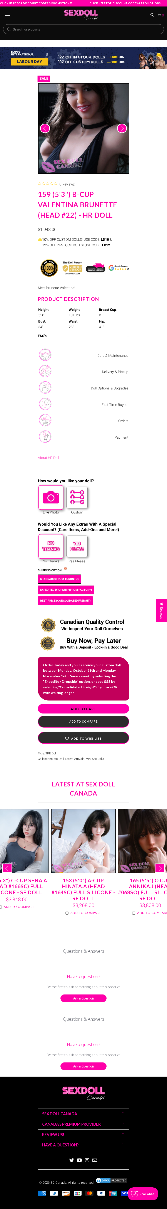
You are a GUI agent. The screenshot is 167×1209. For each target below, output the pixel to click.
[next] (122, 128)
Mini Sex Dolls (95, 759)
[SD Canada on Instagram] (87, 1161)
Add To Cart (83, 709)
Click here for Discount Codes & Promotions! (36, 3)
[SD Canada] (81, 15)
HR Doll (59, 759)
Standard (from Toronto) (59, 579)
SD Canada (58, 1183)
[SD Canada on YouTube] (79, 1161)
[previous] (45, 128)
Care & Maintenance (112, 355)
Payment (121, 437)
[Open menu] (7, 15)
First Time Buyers (115, 405)
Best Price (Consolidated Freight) (65, 600)
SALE (44, 78)
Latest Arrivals (74, 759)
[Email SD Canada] (95, 1161)
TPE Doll (51, 753)
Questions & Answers (83, 951)
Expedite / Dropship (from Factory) (66, 589)
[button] (83, 738)
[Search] (152, 15)
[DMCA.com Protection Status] (111, 1183)
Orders (123, 421)
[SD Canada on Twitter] (71, 1161)
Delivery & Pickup (115, 372)
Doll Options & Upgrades (109, 388)
